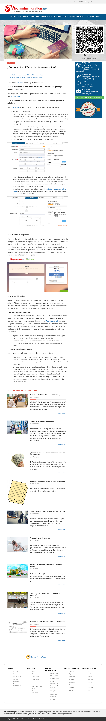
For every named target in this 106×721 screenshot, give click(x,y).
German (71, 690)
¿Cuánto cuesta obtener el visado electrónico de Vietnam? (47, 454)
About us (34, 671)
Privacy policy (17, 676)
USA (89, 671)
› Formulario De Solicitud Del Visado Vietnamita (26, 77)
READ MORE (61, 413)
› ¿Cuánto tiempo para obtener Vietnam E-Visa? (26, 75)
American (72, 676)
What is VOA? (54, 676)
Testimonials (35, 679)
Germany (90, 687)
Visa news (35, 674)
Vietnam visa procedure (35, 692)
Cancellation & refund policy (17, 684)
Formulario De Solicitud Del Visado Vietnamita (47, 622)
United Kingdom (92, 685)
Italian (71, 685)
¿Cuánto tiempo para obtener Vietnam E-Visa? (48, 511)
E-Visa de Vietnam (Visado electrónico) (45, 395)
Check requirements (54, 682)
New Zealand (91, 674)
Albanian (71, 679)
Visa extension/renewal (37, 683)
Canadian (72, 682)
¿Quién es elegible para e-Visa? (42, 421)
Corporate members (53, 691)
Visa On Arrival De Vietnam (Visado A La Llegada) (45, 594)
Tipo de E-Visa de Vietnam (40, 538)
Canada (90, 676)
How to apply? (54, 673)
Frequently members (53, 695)
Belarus (90, 682)
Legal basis (16, 674)
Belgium (90, 690)
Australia (90, 679)
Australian (72, 671)
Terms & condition (16, 680)
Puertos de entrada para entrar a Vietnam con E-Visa (47, 566)
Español (11, 63)
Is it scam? (53, 699)
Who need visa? (54, 678)
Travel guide (35, 676)
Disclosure (16, 671)
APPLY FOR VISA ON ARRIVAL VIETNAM (89, 97)
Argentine (72, 674)
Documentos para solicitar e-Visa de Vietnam (47, 481)
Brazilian (71, 687)
